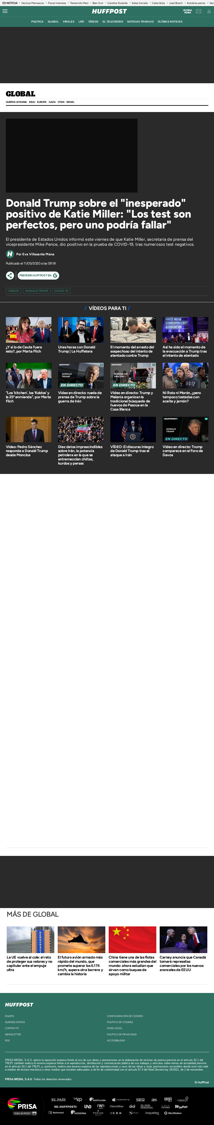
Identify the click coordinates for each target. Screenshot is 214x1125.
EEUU (32, 102)
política (37, 21)
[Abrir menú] (5, 11)
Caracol (183, 1099)
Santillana (100, 1099)
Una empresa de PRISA (24, 1103)
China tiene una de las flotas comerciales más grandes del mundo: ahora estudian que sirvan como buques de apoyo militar (132, 965)
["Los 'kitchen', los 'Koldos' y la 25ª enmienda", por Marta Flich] (28, 376)
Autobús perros (196, 3)
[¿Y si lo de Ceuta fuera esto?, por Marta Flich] (28, 330)
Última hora (187, 11)
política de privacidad (122, 1034)
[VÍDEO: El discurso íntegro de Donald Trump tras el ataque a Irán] (133, 430)
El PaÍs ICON (117, 1112)
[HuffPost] (19, 1004)
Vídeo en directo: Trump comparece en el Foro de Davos (183, 451)
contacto (12, 1028)
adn (168, 1099)
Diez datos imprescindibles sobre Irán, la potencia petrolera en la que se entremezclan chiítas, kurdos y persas (80, 455)
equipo (9, 1016)
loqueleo (153, 1112)
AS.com (154, 1099)
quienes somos (15, 1022)
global (53, 21)
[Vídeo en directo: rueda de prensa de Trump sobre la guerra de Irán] (81, 376)
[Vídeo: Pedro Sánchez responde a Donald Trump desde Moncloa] (28, 430)
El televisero (113, 21)
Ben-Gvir (98, 3)
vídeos (93, 21)
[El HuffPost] (109, 11)
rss (7, 1040)
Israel (70, 102)
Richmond (58, 1112)
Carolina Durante (117, 3)
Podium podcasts (99, 1112)
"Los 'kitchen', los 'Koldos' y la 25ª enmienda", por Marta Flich (28, 397)
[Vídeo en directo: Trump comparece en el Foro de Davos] (185, 430)
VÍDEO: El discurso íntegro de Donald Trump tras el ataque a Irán (132, 451)
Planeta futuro (164, 1106)
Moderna (79, 1112)
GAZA (52, 102)
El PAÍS (61, 1099)
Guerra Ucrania (16, 102)
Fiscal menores (57, 3)
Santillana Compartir (122, 1099)
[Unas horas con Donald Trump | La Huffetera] (81, 330)
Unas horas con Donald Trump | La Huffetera (76, 349)
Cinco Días (117, 1106)
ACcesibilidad (116, 1040)
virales (68, 21)
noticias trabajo (140, 21)
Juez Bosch (176, 3)
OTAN (61, 102)
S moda (135, 1112)
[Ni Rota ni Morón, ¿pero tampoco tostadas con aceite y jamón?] (185, 376)
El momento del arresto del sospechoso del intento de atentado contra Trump (132, 351)
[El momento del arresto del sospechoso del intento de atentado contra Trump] (133, 330)
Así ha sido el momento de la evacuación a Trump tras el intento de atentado (185, 351)
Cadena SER (140, 1099)
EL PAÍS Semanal (149, 1106)
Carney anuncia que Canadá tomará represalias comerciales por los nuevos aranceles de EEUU (183, 963)
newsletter (13, 1034)
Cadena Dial (133, 1106)
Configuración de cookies (125, 1016)
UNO (89, 1106)
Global (20, 94)
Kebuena (179, 1106)
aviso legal (114, 1028)
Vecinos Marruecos (32, 3)
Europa (42, 102)
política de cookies (120, 1022)
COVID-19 (61, 291)
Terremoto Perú (79, 3)
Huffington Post (66, 1106)
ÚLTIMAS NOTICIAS (170, 21)
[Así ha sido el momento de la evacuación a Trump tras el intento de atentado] (185, 330)
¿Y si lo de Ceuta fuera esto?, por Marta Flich (24, 349)
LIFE (81, 21)
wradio (101, 1106)
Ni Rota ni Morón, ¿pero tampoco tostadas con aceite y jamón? (182, 397)
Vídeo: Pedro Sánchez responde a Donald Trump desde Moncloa (27, 451)
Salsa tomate (140, 3)
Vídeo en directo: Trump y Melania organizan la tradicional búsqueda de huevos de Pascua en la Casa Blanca (131, 401)
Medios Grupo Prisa (24, 1113)
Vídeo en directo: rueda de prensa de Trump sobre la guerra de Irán (80, 397)
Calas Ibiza (158, 3)
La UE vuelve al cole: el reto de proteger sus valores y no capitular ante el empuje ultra (29, 963)
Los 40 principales (81, 1099)
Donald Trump (36, 291)
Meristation (173, 1112)
